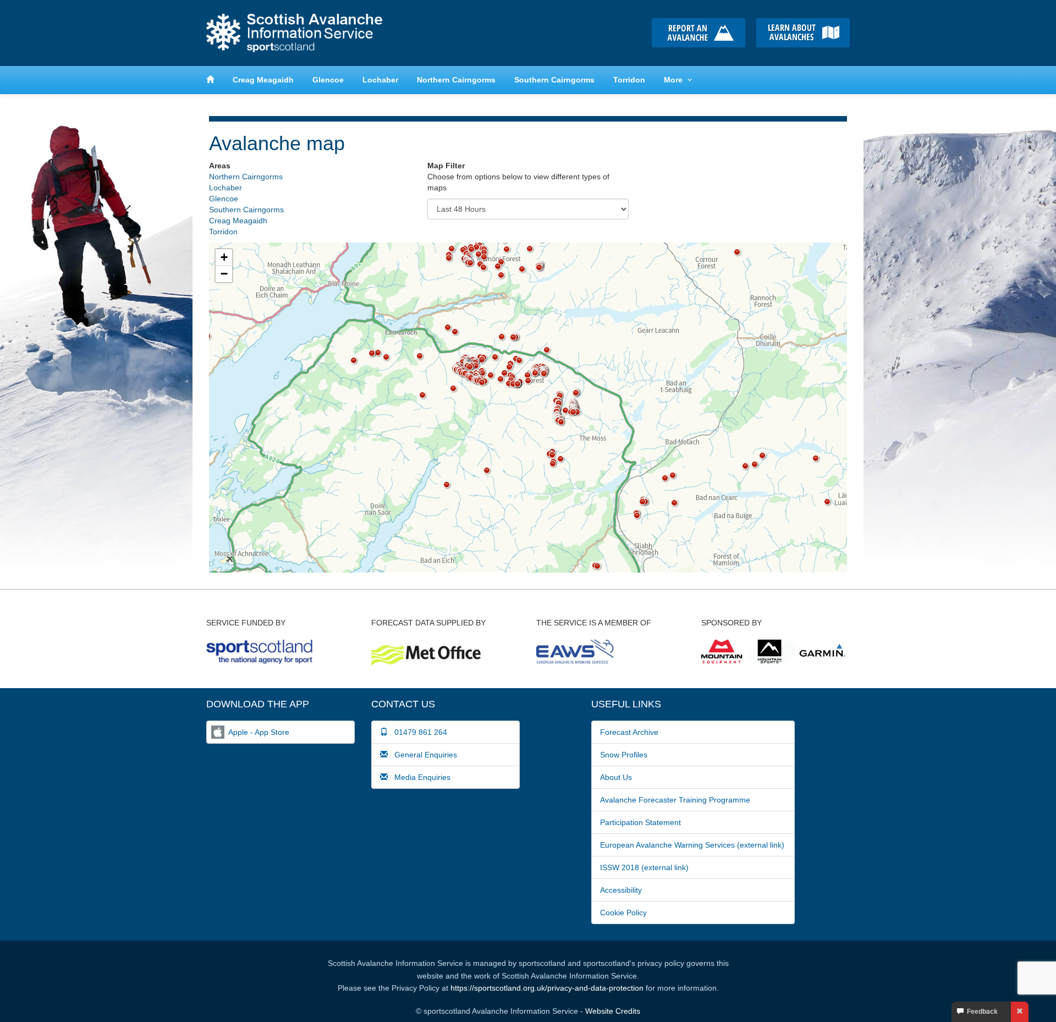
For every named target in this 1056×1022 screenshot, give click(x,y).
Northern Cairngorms (456, 79)
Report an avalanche (698, 32)
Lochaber (380, 79)
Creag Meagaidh (263, 79)
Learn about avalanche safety (803, 32)
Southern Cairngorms (554, 79)
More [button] (673, 79)
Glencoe (328, 79)
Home (294, 33)
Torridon (629, 79)
